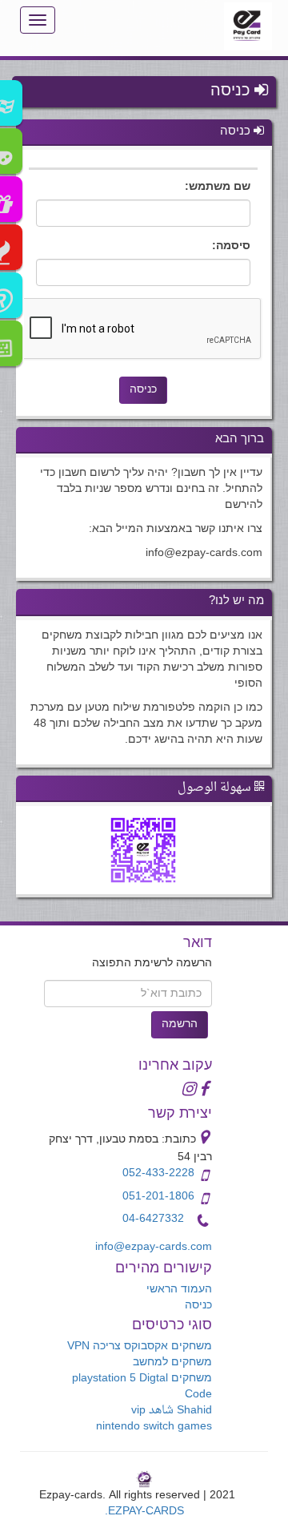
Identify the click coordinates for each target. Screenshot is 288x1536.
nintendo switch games (154, 1426)
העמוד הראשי (179, 1289)
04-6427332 (153, 1219)
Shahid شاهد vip (171, 1410)
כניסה (198, 1305)
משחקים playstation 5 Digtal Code (142, 1386)
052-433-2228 (158, 1174)
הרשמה (180, 1024)
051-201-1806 (158, 1197)
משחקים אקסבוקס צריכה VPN (139, 1346)
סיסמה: (231, 247)
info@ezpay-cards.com (153, 1247)
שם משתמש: (217, 187)
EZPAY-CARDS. (144, 1511)
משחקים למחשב (172, 1362)
